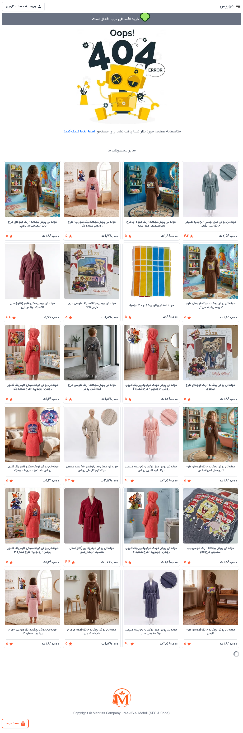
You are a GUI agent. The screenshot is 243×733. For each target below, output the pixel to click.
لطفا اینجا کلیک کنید (79, 131)
